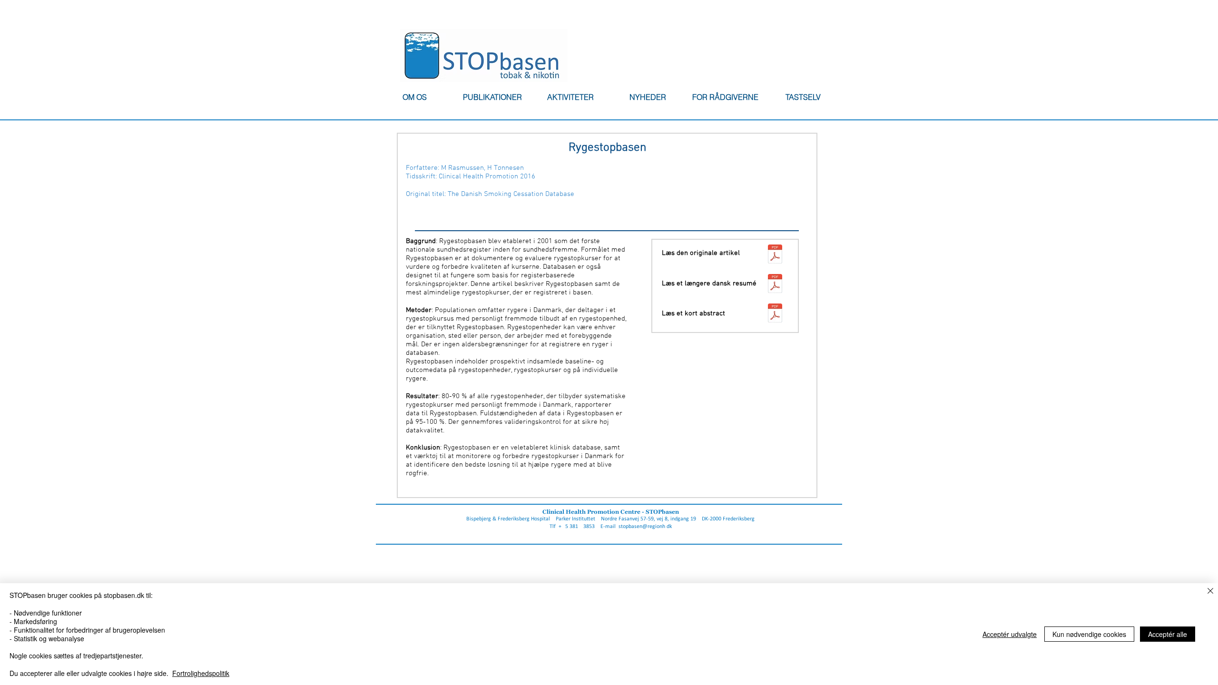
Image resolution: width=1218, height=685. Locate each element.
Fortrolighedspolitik (200, 673)
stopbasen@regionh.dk (645, 526)
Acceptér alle (1167, 634)
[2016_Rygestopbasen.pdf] (775, 255)
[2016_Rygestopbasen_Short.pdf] (775, 314)
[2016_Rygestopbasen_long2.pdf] (775, 284)
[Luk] (1210, 591)
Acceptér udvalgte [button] (1009, 634)
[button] (414, 97)
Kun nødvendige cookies (1089, 634)
